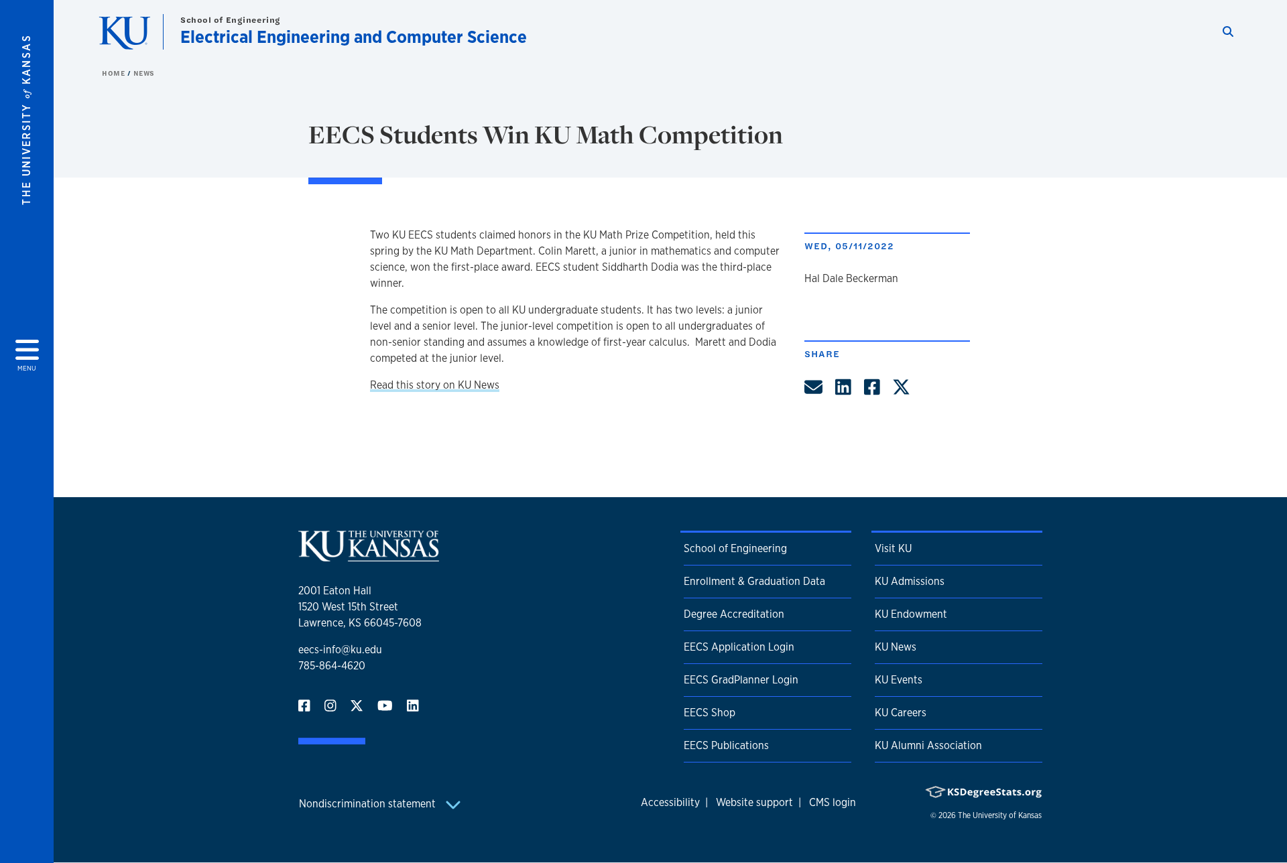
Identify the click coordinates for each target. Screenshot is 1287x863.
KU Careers (900, 713)
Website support (754, 802)
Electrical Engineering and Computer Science (353, 36)
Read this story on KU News (434, 385)
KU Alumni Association (928, 745)
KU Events (898, 680)
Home (114, 73)
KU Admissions (909, 581)
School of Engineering (230, 19)
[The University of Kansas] (368, 556)
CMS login (832, 802)
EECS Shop (709, 713)
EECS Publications (726, 745)
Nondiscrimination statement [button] (368, 804)
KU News (895, 647)
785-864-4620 (331, 666)
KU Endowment (911, 614)
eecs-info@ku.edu (340, 650)
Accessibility (670, 802)
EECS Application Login (739, 647)
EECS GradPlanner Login (741, 680)
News (144, 73)
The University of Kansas (1000, 815)
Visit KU (893, 548)
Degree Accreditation (734, 614)
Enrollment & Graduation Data (754, 581)
